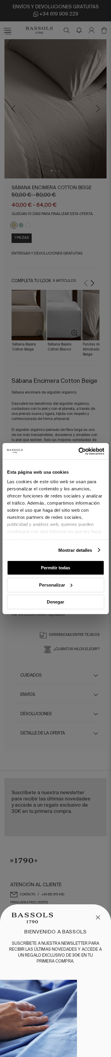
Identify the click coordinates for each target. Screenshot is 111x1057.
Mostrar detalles (75, 549)
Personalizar (52, 584)
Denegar (55, 601)
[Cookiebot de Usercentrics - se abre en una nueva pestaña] (79, 451)
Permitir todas (55, 567)
